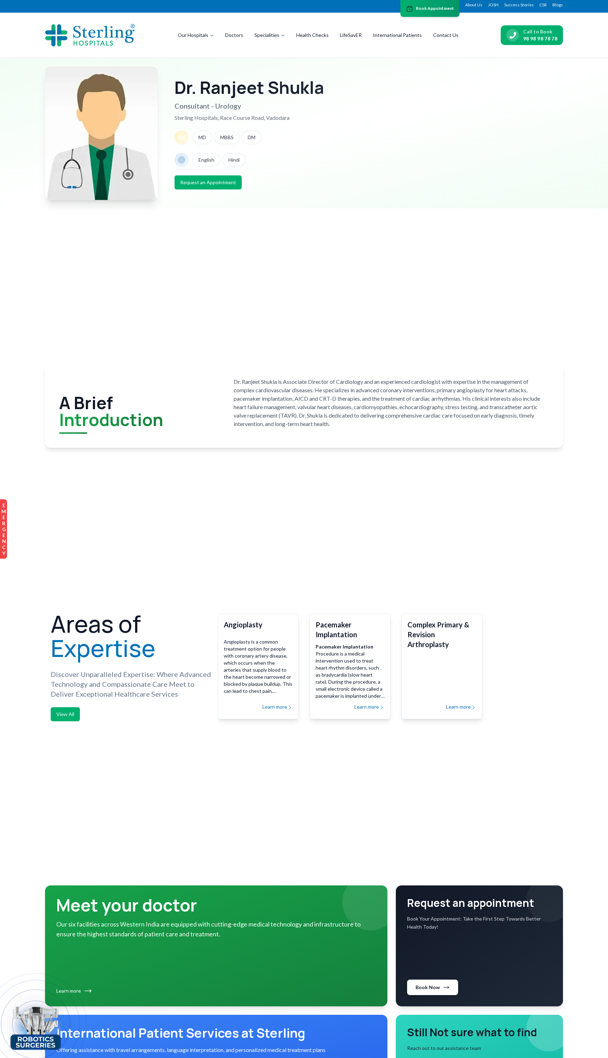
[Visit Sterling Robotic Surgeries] (35, 1027)
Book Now (428, 987)
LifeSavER (351, 35)
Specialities (266, 35)
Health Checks (312, 35)
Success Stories (519, 4)
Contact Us (445, 35)
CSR (543, 4)
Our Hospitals (193, 35)
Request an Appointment (208, 182)
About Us (473, 4)
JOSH (493, 4)
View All (65, 714)
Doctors (234, 35)
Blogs (557, 4)
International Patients (397, 35)
